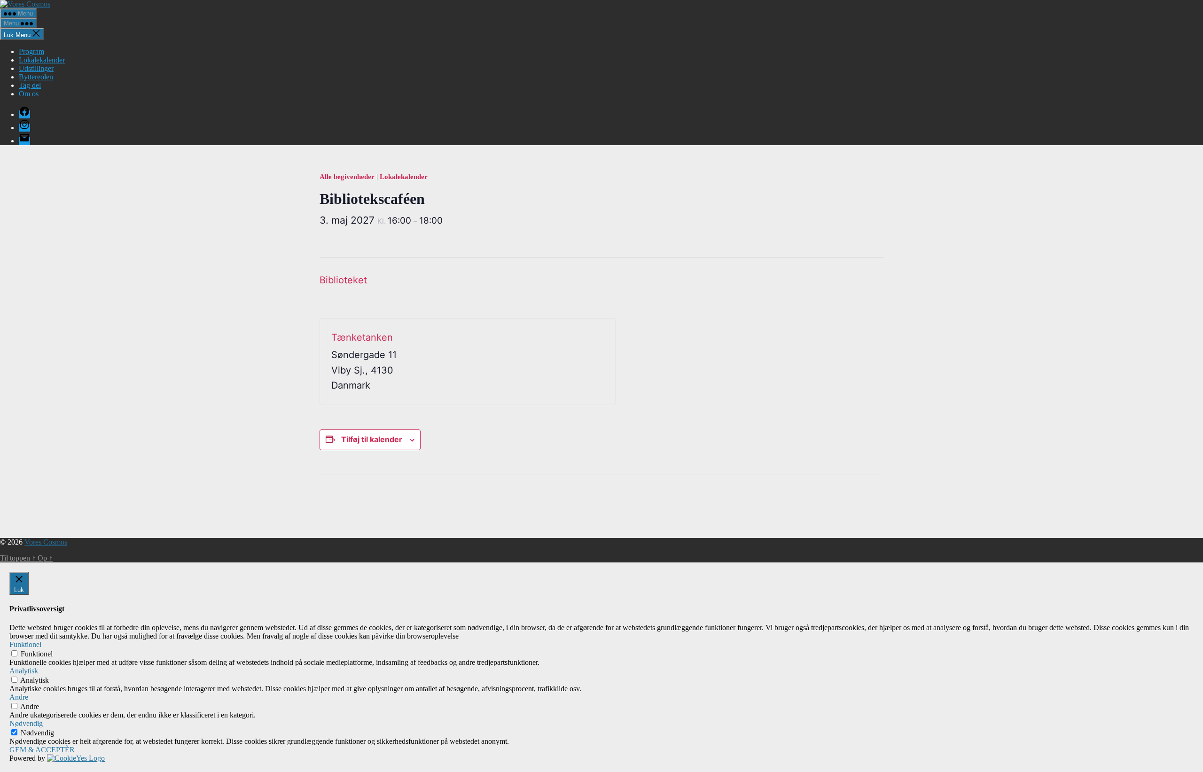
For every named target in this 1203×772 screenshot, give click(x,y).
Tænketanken (362, 337)
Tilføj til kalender (371, 439)
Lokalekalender (42, 60)
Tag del (30, 85)
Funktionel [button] (25, 644)
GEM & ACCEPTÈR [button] (42, 750)
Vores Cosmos (45, 542)
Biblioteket (343, 280)
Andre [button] (18, 697)
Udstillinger (36, 68)
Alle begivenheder (348, 176)
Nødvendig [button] (26, 723)
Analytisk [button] (23, 671)
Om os (29, 94)
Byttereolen (36, 77)
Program (31, 51)
